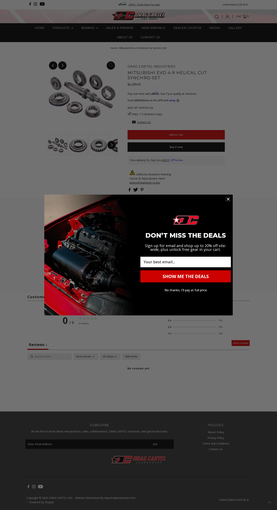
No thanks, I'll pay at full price (186, 290)
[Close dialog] (228, 199)
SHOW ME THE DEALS (186, 276)
